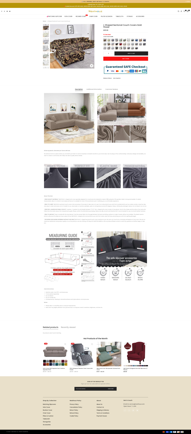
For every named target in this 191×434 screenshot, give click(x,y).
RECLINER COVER (81, 16)
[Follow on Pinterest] (7, 11)
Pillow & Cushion (48, 416)
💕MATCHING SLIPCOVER (54, 16)
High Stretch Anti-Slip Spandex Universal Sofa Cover (108, 369)
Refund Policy (74, 413)
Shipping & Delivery (103, 410)
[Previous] (52, 46)
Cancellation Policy (76, 407)
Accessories (47, 425)
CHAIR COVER (93, 16)
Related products (50, 327)
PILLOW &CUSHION (106, 16)
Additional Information (94, 89)
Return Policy (74, 410)
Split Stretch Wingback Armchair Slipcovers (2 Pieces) (135, 369)
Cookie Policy (74, 416)
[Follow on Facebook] (1, 11)
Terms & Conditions (103, 413)
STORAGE (130, 16)
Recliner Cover (47, 410)
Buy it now (126, 58)
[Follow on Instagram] (4, 11)
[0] (184, 11)
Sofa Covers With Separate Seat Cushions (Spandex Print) (54, 369)
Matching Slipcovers (49, 404)
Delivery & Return (107, 78)
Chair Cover (47, 413)
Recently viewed (68, 327)
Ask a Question (116, 78)
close (4, 1)
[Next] (92, 46)
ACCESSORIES (140, 16)
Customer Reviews (111, 89)
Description (79, 89)
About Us (99, 404)
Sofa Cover (46, 407)
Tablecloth (46, 419)
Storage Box (47, 422)
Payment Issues (102, 416)
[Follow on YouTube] (9, 11)
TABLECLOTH (119, 16)
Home (44, 21)
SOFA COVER (68, 16)
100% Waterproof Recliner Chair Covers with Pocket (81, 369)
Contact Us (100, 407)
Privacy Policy (74, 404)
